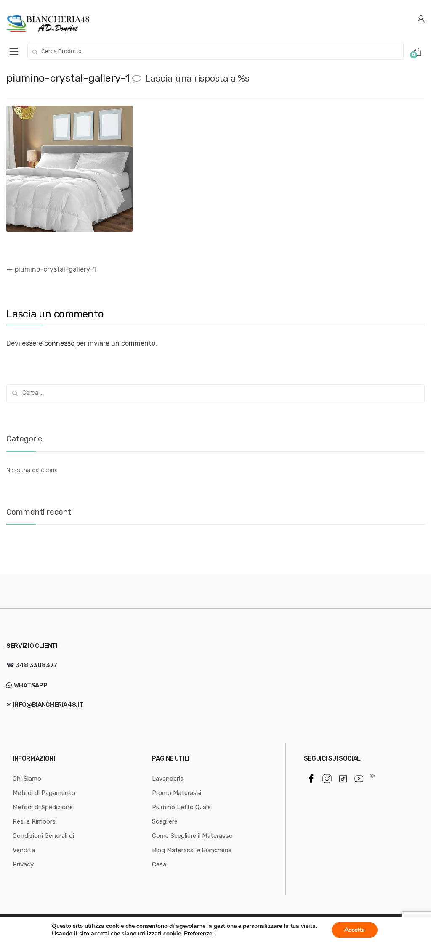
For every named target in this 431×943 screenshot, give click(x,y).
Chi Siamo (27, 778)
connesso (59, 343)
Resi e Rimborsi (35, 821)
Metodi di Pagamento (44, 793)
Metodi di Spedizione (43, 807)
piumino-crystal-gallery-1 (51, 269)
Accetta (354, 930)
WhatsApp (30, 685)
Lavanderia (168, 778)
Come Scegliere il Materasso (192, 836)
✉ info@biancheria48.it (44, 704)
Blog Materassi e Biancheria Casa (191, 857)
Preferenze (198, 934)
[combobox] (215, 51)
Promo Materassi (176, 793)
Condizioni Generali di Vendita (43, 843)
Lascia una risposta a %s (197, 78)
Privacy (23, 864)
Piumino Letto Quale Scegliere (181, 814)
